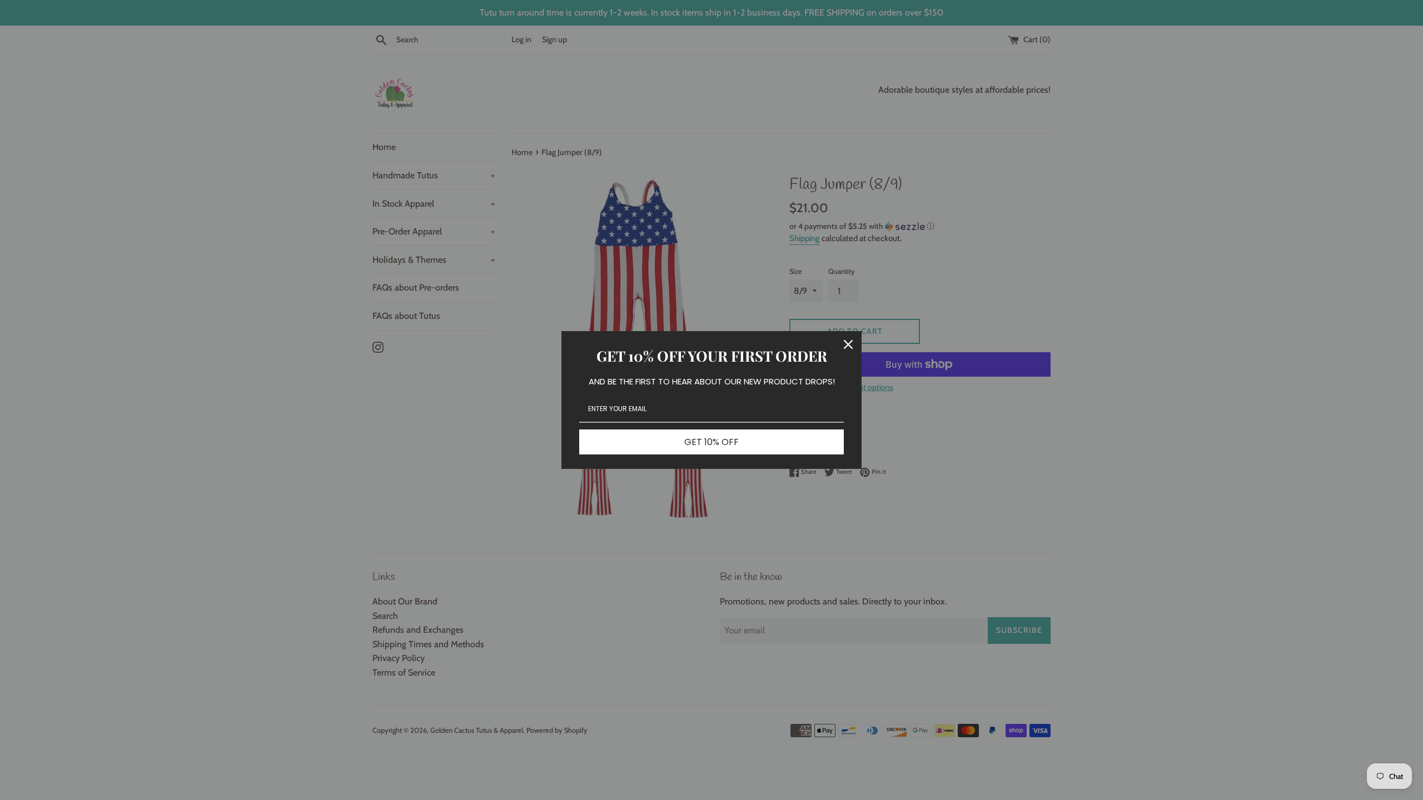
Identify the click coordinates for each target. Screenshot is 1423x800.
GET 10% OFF (711, 442)
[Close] (848, 344)
